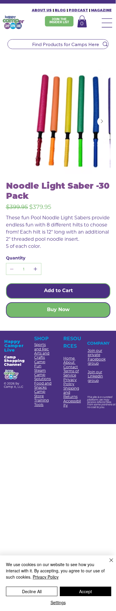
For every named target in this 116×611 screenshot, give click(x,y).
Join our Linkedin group (95, 377)
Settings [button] (58, 602)
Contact (70, 367)
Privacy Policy (46, 577)
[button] (82, 21)
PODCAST (78, 10)
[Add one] (35, 269)
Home (69, 358)
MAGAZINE (101, 10)
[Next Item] (102, 121)
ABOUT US (42, 10)
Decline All (32, 591)
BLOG (60, 10)
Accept (85, 591)
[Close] (108, 564)
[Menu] (108, 23)
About (69, 363)
